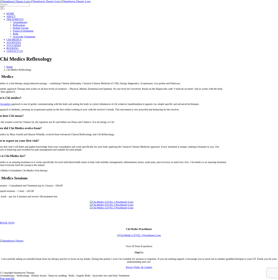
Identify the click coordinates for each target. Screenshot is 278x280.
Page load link (7, 278)
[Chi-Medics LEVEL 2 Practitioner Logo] (111, 204)
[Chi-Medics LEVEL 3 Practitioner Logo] (111, 207)
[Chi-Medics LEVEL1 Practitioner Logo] (111, 202)
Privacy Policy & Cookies (139, 267)
